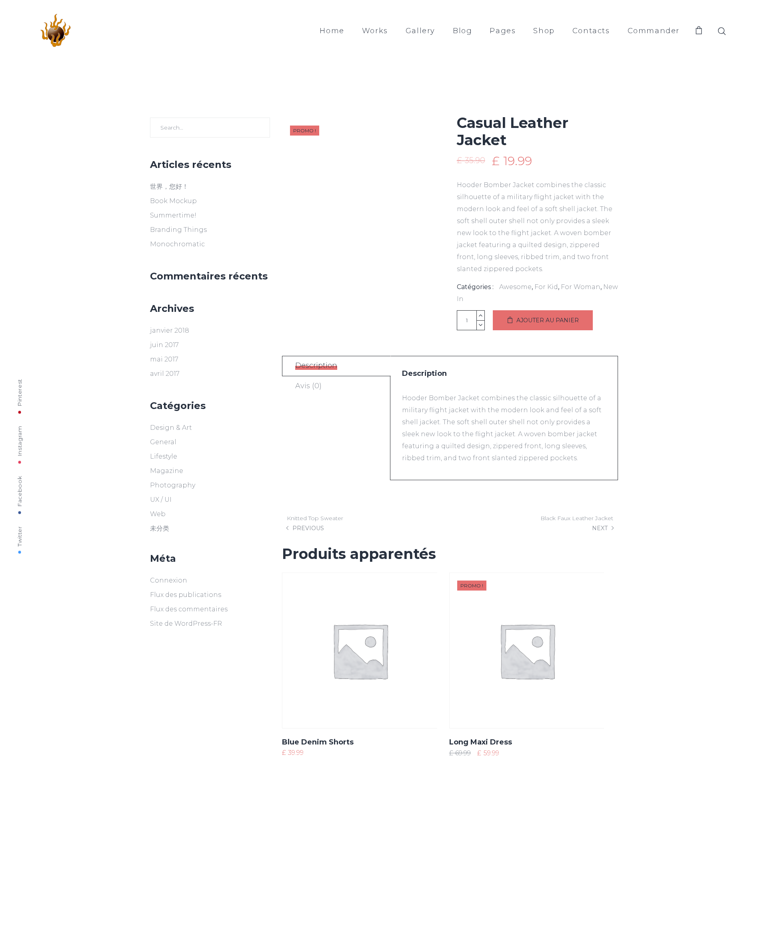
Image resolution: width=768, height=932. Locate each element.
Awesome (515, 287)
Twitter (19, 536)
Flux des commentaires (189, 609)
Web (158, 514)
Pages (503, 30)
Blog (462, 30)
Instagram (19, 440)
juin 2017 (164, 345)
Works (375, 30)
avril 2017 (165, 373)
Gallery (420, 30)
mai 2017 (164, 359)
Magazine (166, 471)
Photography (172, 485)
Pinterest (19, 392)
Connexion (168, 580)
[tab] (336, 366)
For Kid (546, 287)
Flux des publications (185, 595)
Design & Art (171, 427)
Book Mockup (173, 201)
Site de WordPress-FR (186, 623)
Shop (543, 30)
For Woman (580, 287)
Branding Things (178, 229)
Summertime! (173, 215)
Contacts (591, 30)
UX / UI (161, 499)
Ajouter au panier (547, 320)
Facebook (19, 491)
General (163, 442)
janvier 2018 (169, 330)
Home (332, 30)
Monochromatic (177, 244)
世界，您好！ (169, 186)
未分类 (159, 528)
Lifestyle (163, 456)
